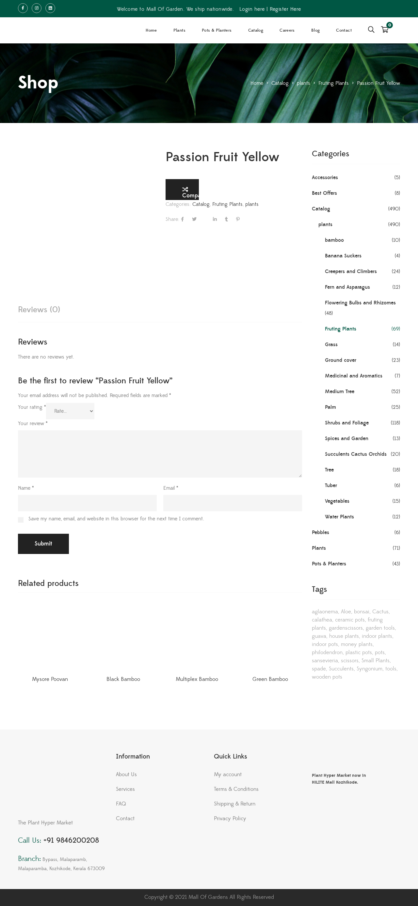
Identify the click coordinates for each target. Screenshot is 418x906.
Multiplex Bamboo (197, 679)
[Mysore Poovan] (50, 637)
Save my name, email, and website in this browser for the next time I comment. (116, 518)
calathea (322, 619)
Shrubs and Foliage (347, 423)
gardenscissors (346, 628)
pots (380, 652)
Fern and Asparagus (347, 287)
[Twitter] (194, 219)
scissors (350, 660)
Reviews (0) (39, 310)
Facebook (23, 8)
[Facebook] (182, 219)
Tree (329, 470)
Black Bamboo (123, 679)
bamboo (334, 240)
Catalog (201, 204)
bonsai (361, 611)
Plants (319, 548)
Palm (330, 407)
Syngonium (369, 668)
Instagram (36, 8)
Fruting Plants (227, 204)
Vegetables (337, 501)
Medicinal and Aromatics (353, 376)
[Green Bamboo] (270, 637)
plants (252, 204)
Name (26, 488)
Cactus (380, 611)
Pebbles (320, 532)
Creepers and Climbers (351, 271)
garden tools (380, 628)
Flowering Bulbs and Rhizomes (360, 302)
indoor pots (325, 644)
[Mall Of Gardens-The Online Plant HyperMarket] (42, 30)
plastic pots (359, 652)
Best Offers (324, 193)
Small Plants (376, 660)
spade (319, 668)
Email (170, 488)
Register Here (285, 9)
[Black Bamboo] (123, 637)
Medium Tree (339, 391)
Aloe (346, 611)
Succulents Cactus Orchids (356, 454)
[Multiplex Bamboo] (197, 637)
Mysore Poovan (50, 679)
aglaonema (325, 611)
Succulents (341, 668)
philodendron (327, 652)
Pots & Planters (329, 563)
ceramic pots (350, 619)
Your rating (32, 407)
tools (390, 668)
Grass (331, 344)
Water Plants (339, 517)
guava (319, 636)
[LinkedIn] (215, 219)
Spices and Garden (346, 438)
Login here (252, 9)
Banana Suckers (343, 256)
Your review (33, 423)
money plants (357, 644)
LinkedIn (50, 8)
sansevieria (325, 660)
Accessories (325, 177)
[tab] (39, 310)
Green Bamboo (270, 679)
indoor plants (377, 636)
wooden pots (327, 677)
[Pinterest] (238, 219)
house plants (344, 636)
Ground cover (340, 360)
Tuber (331, 485)
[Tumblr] (226, 219)
